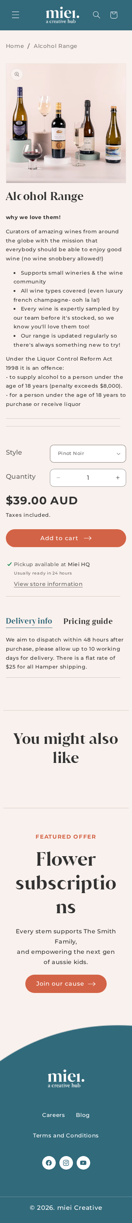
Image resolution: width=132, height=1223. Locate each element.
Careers (53, 1115)
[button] (15, 15)
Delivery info (29, 621)
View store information (48, 584)
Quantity (21, 477)
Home (15, 45)
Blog (83, 1115)
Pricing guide (88, 621)
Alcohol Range (55, 45)
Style (14, 452)
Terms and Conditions (66, 1135)
